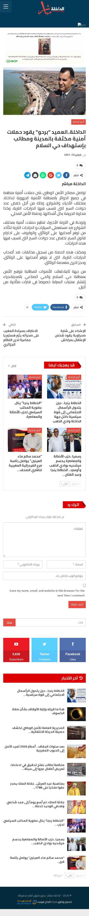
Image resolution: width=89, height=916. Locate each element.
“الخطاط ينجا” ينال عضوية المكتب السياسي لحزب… (33, 822)
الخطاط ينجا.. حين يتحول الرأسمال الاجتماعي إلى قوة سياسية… (40, 692)
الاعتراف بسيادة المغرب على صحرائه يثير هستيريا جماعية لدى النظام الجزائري (21, 338)
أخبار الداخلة (78, 121)
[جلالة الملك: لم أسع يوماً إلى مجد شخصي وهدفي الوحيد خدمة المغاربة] (76, 807)
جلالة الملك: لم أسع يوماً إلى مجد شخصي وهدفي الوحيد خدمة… (35, 804)
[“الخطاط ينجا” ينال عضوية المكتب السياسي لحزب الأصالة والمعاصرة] (25, 387)
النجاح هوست (44, 901)
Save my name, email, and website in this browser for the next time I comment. (47, 593)
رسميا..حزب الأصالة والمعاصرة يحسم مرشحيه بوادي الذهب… (38, 841)
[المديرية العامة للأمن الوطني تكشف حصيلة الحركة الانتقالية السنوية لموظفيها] (76, 733)
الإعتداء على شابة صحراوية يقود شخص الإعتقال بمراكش (70, 335)
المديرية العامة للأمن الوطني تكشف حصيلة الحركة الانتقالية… (38, 730)
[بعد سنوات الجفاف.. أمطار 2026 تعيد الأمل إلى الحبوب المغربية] (76, 751)
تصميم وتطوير (65, 901)
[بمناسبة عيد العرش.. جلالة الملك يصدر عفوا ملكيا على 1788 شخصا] (76, 788)
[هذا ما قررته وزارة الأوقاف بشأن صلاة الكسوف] (76, 714)
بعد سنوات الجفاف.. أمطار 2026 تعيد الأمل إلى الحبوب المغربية (34, 748)
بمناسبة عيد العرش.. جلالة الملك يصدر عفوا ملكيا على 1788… (37, 785)
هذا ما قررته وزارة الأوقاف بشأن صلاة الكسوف (38, 711)
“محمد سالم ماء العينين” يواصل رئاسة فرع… (37, 859)
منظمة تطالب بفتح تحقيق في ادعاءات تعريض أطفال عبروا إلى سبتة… (37, 767)
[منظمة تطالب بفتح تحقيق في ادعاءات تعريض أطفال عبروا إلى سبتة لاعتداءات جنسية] (76, 770)
